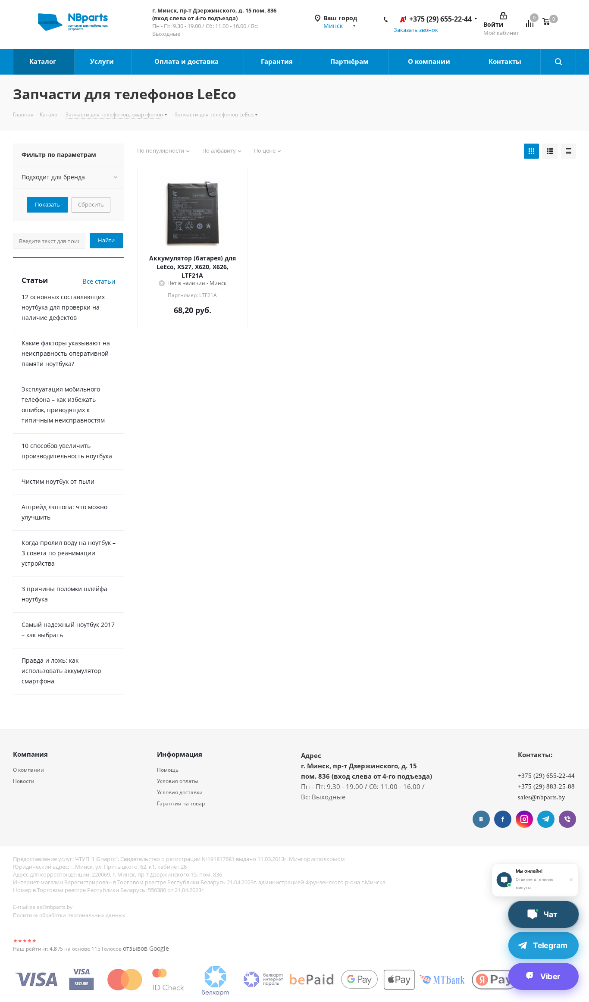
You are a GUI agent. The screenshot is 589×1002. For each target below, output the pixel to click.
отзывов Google (146, 948)
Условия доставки (180, 792)
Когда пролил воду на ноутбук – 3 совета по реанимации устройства (69, 553)
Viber (567, 819)
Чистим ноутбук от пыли (58, 481)
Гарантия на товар (181, 803)
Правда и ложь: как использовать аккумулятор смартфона (61, 670)
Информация (179, 754)
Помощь (168, 769)
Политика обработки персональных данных (69, 915)
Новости (23, 781)
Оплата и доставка (187, 61)
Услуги (103, 61)
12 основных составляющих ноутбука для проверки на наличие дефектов (63, 307)
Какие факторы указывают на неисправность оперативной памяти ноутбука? (66, 353)
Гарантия (277, 61)
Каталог (43, 61)
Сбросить (91, 204)
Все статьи (99, 281)
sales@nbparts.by (51, 907)
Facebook (502, 819)
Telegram (546, 819)
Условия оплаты (177, 781)
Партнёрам (350, 61)
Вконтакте (481, 819)
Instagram (524, 819)
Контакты (506, 61)
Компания (30, 754)
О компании (430, 61)
